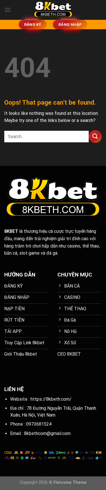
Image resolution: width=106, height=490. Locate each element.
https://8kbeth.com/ (51, 399)
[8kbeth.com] (53, 10)
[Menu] (7, 10)
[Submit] (95, 136)
